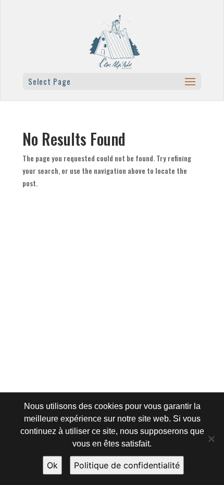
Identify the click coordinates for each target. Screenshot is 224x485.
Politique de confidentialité (127, 465)
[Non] (211, 438)
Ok (52, 465)
